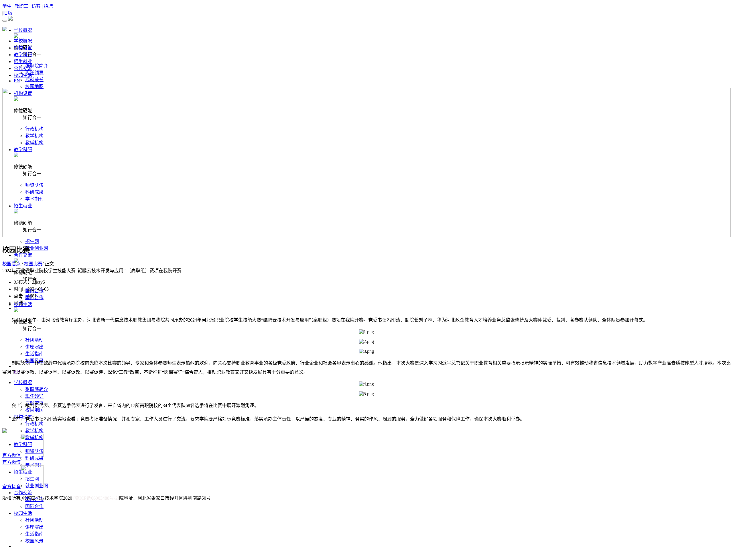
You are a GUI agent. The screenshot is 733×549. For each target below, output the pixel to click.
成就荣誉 (34, 79)
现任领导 (34, 72)
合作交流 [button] (23, 255)
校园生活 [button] (23, 513)
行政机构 (34, 423)
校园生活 (23, 75)
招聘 (48, 6)
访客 (36, 6)
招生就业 (23, 61)
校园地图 (34, 86)
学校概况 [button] (23, 30)
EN (17, 80)
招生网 (32, 241)
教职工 (21, 6)
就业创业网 (36, 248)
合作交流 (23, 68)
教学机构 (34, 430)
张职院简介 (36, 65)
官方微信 (11, 455)
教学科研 (23, 54)
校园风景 (34, 540)
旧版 (7, 13)
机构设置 (23, 47)
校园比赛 (33, 263)
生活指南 (34, 353)
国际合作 (34, 506)
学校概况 (23, 40)
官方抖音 (11, 486)
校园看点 (11, 263)
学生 (6, 6)
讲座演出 (34, 346)
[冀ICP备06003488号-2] (95, 498)
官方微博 (11, 462)
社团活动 (34, 340)
